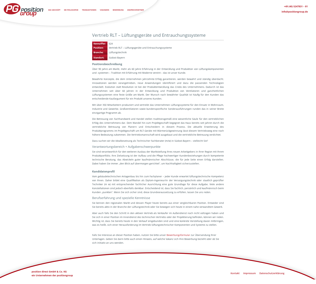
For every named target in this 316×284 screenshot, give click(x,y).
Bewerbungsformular (178, 235)
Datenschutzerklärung (271, 273)
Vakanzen (104, 10)
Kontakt (235, 273)
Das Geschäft (54, 10)
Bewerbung (118, 10)
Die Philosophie (71, 10)
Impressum (249, 273)
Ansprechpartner (135, 10)
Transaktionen (89, 10)
